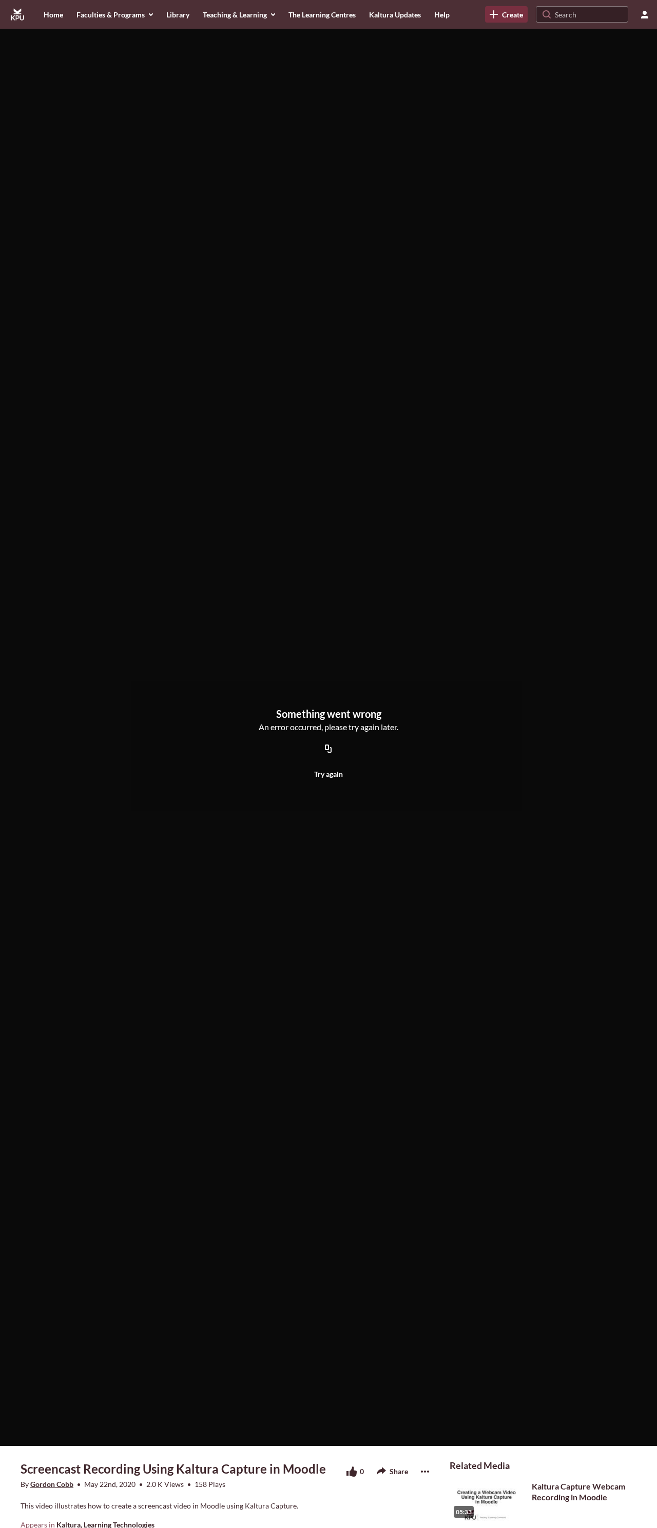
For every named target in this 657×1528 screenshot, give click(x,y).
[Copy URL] (328, 749)
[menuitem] (53, 14)
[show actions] (425, 1471)
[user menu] (644, 14)
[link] (506, 14)
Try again (328, 774)
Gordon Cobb (51, 1484)
